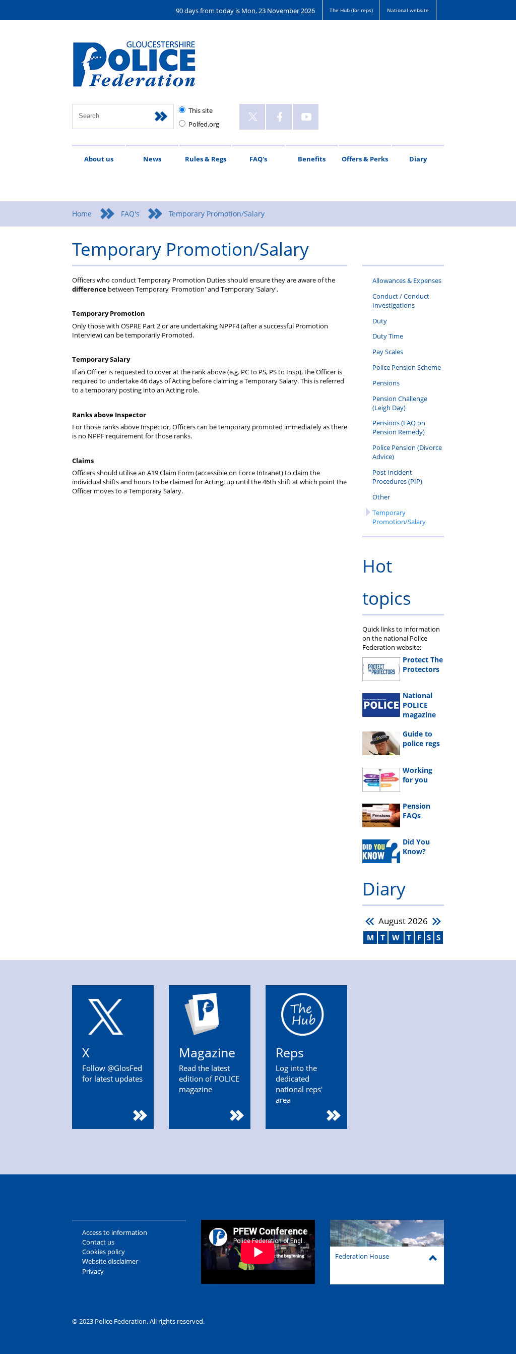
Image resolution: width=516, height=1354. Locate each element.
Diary (418, 158)
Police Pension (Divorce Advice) (407, 452)
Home (82, 213)
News (152, 158)
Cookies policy (103, 1251)
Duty (379, 320)
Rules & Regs (205, 158)
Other (381, 496)
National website (408, 10)
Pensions (386, 382)
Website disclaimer (110, 1261)
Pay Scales (387, 351)
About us (98, 158)
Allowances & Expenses (406, 280)
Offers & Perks (365, 158)
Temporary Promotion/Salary (399, 517)
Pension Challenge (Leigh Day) (399, 403)
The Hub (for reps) (351, 10)
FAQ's (258, 158)
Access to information (114, 1232)
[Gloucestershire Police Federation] (149, 68)
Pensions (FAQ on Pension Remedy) (398, 427)
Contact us (98, 1242)
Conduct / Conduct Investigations (400, 301)
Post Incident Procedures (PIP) (397, 477)
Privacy (93, 1271)
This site (200, 110)
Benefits (312, 158)
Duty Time (387, 336)
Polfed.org (203, 124)
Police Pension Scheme (406, 367)
